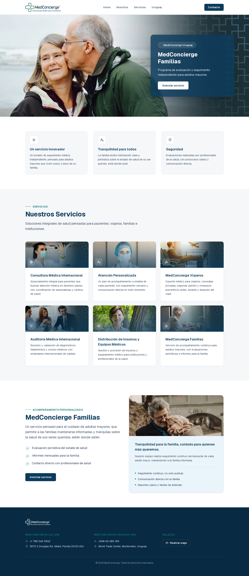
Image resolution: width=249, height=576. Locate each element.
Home (107, 7)
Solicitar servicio (173, 85)
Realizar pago (178, 543)
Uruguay (157, 7)
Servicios (140, 7)
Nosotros (122, 7)
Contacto (214, 7)
